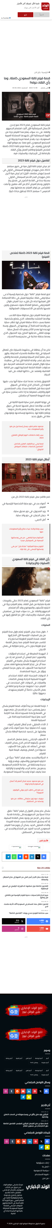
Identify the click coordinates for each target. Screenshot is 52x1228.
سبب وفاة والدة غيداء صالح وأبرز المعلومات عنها (26, 530)
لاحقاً (44, 13)
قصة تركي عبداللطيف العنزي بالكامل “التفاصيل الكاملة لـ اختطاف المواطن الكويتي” (28, 446)
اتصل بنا (45, 1166)
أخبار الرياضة (39, 1058)
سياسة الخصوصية (41, 1170)
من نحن (45, 1178)
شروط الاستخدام (42, 1174)
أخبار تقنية (19, 1058)
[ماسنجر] (20, 856)
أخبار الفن (43, 840)
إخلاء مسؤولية (42, 1163)
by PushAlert (5, 16)
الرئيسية (45, 72)
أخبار (47, 1058)
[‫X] (37, 856)
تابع (33, 13)
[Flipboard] (16, 847)
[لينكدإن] (31, 856)
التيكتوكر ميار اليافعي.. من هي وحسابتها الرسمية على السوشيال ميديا (27, 539)
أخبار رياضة (9, 1058)
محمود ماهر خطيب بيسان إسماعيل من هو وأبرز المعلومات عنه (26, 427)
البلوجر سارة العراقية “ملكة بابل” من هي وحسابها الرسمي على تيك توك (27, 547)
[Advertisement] (26, 41)
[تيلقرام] (8, 856)
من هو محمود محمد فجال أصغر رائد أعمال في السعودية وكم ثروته (26, 782)
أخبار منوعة (45, 1062)
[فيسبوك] (43, 856)
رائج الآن (37, 72)
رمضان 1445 (34, 1062)
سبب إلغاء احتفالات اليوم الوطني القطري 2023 (27, 436)
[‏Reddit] (26, 856)
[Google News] (34, 847)
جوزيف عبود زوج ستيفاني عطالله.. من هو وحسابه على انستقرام (27, 800)
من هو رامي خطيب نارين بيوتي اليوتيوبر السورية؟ (28, 791)
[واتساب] (14, 856)
